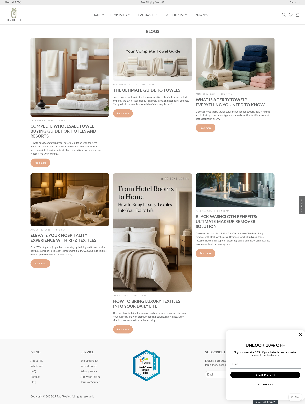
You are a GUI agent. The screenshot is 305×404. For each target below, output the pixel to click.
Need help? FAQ (13, 2)
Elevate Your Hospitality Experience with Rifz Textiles (63, 238)
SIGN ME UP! (265, 374)
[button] (283, 14)
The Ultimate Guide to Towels (146, 90)
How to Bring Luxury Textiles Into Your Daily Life (146, 304)
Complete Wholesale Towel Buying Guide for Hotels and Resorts (63, 131)
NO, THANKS (265, 384)
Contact (293, 2)
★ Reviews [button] (302, 205)
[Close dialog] (300, 334)
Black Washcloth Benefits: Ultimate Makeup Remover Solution (226, 221)
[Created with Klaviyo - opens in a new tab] (265, 402)
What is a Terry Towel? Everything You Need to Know (230, 102)
